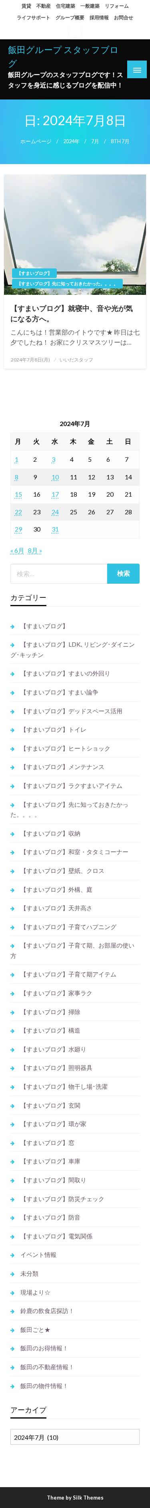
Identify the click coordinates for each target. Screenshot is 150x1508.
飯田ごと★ (35, 1329)
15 (18, 494)
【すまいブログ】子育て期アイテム (68, 974)
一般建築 (90, 6)
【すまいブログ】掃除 (50, 1011)
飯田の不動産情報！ (47, 1366)
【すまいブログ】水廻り (53, 1049)
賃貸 (26, 6)
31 (55, 529)
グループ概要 (70, 17)
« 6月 (17, 550)
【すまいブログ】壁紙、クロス (62, 870)
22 (18, 512)
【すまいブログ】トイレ (53, 729)
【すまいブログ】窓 (47, 1142)
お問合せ (123, 17)
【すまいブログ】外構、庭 (56, 889)
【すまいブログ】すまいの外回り (65, 673)
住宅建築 (65, 6)
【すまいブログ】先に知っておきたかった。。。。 (67, 283)
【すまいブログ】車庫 (50, 1161)
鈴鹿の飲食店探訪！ (47, 1310)
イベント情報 (38, 1254)
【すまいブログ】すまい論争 (59, 692)
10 (55, 477)
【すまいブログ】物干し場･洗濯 (64, 1086)
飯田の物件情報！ (44, 1385)
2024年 (71, 141)
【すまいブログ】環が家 (53, 1123)
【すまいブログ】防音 (50, 1217)
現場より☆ (35, 1292)
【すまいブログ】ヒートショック (65, 748)
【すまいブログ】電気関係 (56, 1236)
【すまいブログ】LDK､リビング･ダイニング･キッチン (72, 649)
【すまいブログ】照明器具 (56, 1067)
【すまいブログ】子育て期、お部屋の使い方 (72, 950)
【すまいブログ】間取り (53, 1179)
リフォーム (117, 6)
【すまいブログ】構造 (50, 1030)
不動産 (43, 6)
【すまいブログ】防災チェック (62, 1198)
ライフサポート (33, 17)
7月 (95, 141)
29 (18, 529)
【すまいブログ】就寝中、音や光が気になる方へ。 (71, 313)
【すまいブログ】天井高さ (56, 907)
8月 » (35, 550)
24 (55, 512)
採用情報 (99, 17)
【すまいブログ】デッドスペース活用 (71, 710)
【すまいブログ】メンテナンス (62, 766)
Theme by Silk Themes (75, 1497)
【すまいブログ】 (34, 273)
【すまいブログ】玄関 (50, 1105)
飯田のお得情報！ (44, 1348)
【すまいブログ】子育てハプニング (68, 926)
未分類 (29, 1273)
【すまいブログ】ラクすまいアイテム (71, 785)
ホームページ (36, 141)
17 (55, 494)
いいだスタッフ (76, 360)
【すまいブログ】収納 (50, 833)
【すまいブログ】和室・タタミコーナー (74, 851)
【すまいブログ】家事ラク (56, 993)
